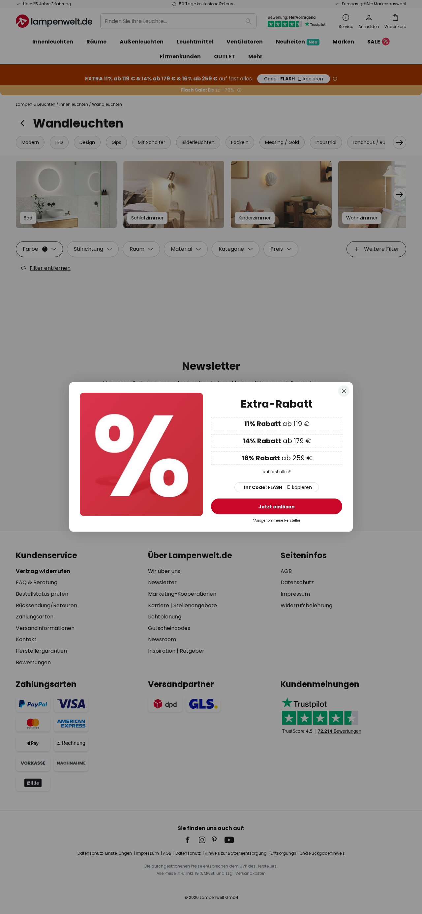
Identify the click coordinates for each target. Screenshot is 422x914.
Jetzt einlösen (276, 506)
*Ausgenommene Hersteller (276, 520)
